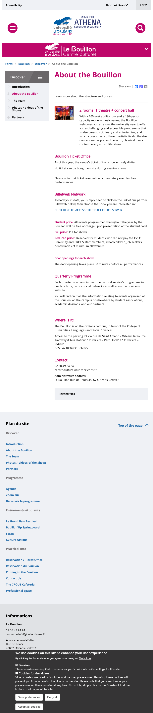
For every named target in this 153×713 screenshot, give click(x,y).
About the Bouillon (25, 93)
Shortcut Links (115, 5)
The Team (18, 100)
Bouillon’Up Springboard (23, 527)
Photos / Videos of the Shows (27, 109)
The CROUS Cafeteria (20, 584)
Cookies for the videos (34, 673)
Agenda (11, 489)
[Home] (63, 25)
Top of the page (130, 425)
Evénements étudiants (23, 510)
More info (85, 658)
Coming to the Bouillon (22, 572)
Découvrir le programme (23, 501)
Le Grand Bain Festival (21, 521)
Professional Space (19, 590)
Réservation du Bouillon (22, 566)
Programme (15, 478)
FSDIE (10, 533)
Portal (9, 64)
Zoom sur (12, 495)
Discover (41, 64)
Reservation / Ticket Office (24, 560)
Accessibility (14, 5)
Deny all (52, 697)
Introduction (21, 87)
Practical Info (16, 549)
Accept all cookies (29, 706)
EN (142, 5)
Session (24, 665)
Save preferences (29, 697)
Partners (18, 117)
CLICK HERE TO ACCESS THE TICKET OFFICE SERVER (88, 210)
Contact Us (13, 578)
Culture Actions (16, 540)
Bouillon (24, 64)
